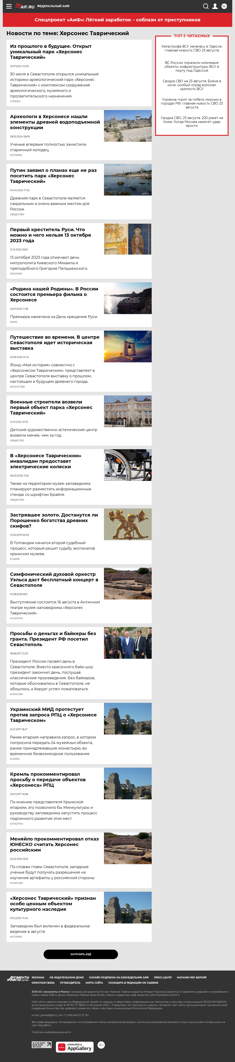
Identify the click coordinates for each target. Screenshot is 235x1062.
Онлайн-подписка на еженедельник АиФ (119, 977)
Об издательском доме (67, 977)
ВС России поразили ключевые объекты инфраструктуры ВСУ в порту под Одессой (192, 67)
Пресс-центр (163, 977)
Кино (13, 322)
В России (16, 694)
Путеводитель (70, 982)
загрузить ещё (80, 954)
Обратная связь (43, 982)
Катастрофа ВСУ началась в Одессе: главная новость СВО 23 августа (192, 48)
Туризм (15, 101)
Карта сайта (94, 982)
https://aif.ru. (45, 1025)
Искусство (17, 387)
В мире (15, 559)
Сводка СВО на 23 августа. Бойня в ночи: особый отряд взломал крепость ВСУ (192, 85)
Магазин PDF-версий (191, 977)
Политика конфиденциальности (51, 1032)
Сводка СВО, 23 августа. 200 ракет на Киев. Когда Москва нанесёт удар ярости (192, 122)
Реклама (38, 977)
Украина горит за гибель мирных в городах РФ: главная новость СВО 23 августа (192, 103)
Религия (16, 274)
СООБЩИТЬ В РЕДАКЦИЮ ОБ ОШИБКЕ (133, 982)
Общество (17, 214)
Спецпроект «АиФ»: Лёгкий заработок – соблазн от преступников (117, 20)
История (16, 155)
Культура (16, 618)
